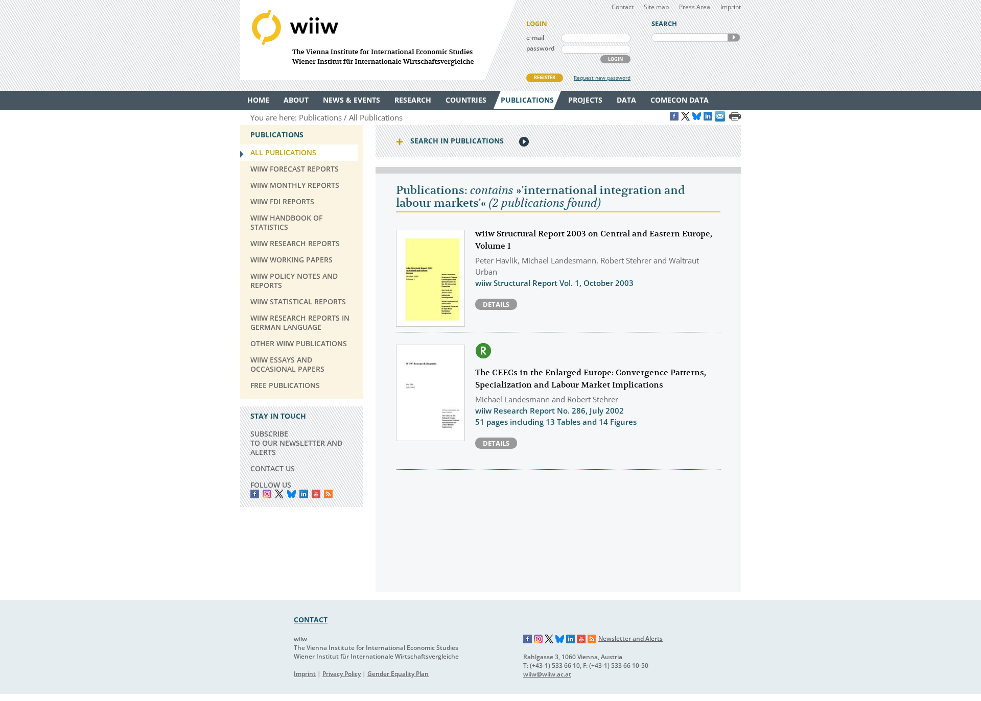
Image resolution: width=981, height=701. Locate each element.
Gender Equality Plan (398, 673)
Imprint (730, 7)
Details (496, 304)
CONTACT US (272, 468)
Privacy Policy (341, 673)
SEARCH (734, 37)
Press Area (694, 7)
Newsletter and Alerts (630, 638)
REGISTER (544, 77)
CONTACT (311, 619)
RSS (328, 494)
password (540, 48)
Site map (656, 7)
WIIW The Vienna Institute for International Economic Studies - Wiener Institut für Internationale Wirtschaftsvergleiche (378, 40)
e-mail (535, 37)
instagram (267, 494)
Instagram (538, 639)
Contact (623, 7)
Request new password (602, 77)
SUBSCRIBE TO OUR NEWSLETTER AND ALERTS (296, 443)
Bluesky (291, 494)
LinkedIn (303, 494)
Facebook (254, 494)
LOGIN (615, 59)
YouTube (316, 494)
